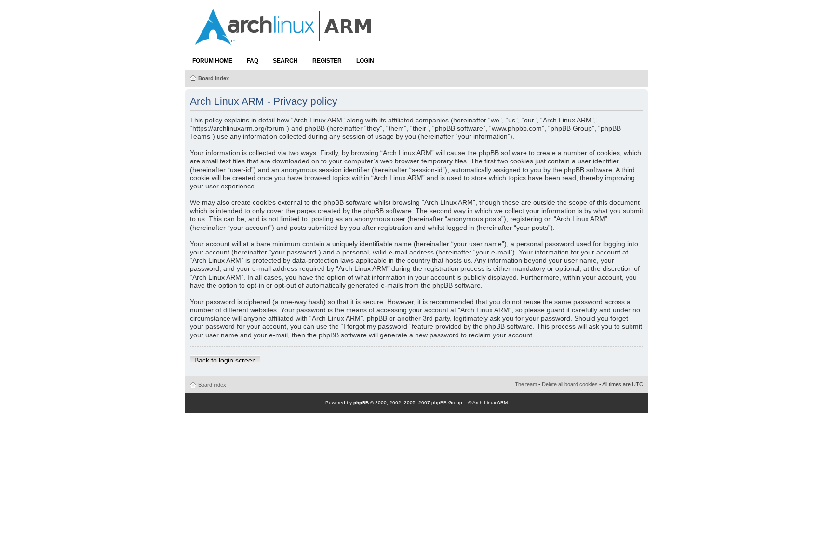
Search (285, 60)
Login (365, 60)
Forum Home (212, 60)
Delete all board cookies (570, 384)
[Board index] (284, 40)
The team (526, 384)
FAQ (252, 60)
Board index (213, 78)
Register (327, 60)
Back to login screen (225, 360)
